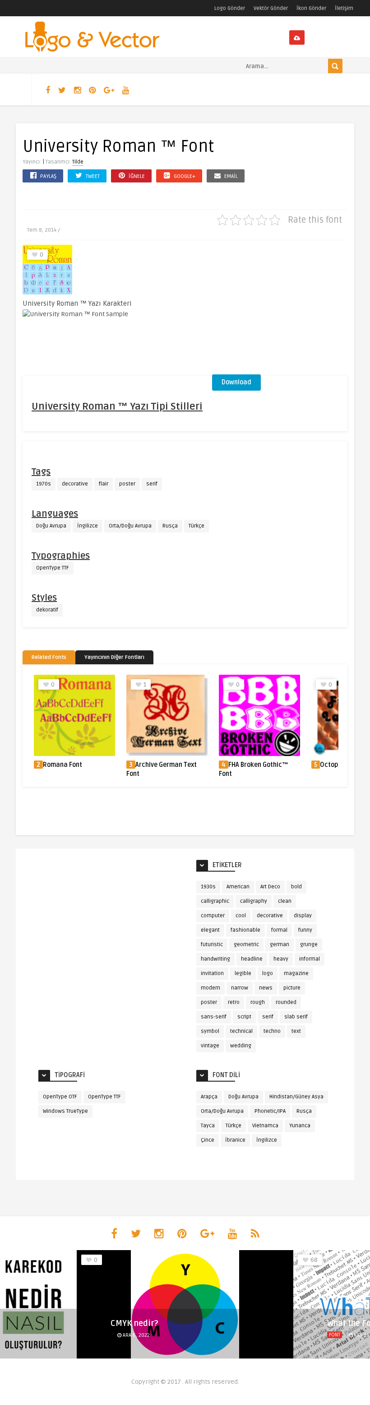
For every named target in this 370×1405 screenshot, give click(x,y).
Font (334, 1335)
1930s (208, 886)
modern (210, 988)
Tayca (208, 1125)
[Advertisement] (279, 310)
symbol (210, 1031)
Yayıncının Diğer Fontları (114, 657)
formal (279, 930)
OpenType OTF (60, 1096)
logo (267, 973)
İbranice (235, 1140)
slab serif (296, 1016)
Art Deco (270, 886)
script (244, 1016)
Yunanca (299, 1125)
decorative (75, 484)
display (303, 915)
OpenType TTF (52, 568)
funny (305, 930)
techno (272, 1031)
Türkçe (196, 526)
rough (257, 1002)
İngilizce (87, 526)
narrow (239, 988)
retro (234, 1002)
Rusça (170, 526)
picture (292, 988)
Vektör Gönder (271, 8)
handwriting (215, 959)
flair (103, 484)
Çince (207, 1140)
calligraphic (215, 901)
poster (127, 484)
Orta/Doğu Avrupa (130, 526)
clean (284, 901)
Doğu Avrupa (51, 526)
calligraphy (253, 901)
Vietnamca (265, 1125)
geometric (246, 944)
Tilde (77, 162)
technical (241, 1031)
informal (309, 959)
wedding (240, 1045)
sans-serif (214, 1016)
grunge (309, 944)
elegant (210, 930)
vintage (210, 1045)
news (266, 988)
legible (243, 973)
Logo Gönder (229, 8)
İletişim (344, 8)
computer (213, 915)
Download (236, 382)
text (296, 1031)
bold (296, 886)
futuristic (212, 944)
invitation (212, 973)
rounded (286, 1002)
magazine (296, 973)
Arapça (209, 1096)
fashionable (245, 930)
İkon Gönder (311, 8)
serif (151, 484)
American (238, 886)
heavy (280, 959)
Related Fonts (49, 657)
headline (252, 959)
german (279, 944)
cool (241, 915)
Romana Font (62, 765)
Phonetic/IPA (270, 1111)
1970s (43, 484)
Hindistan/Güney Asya (296, 1096)
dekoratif (47, 610)
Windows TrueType (65, 1111)
